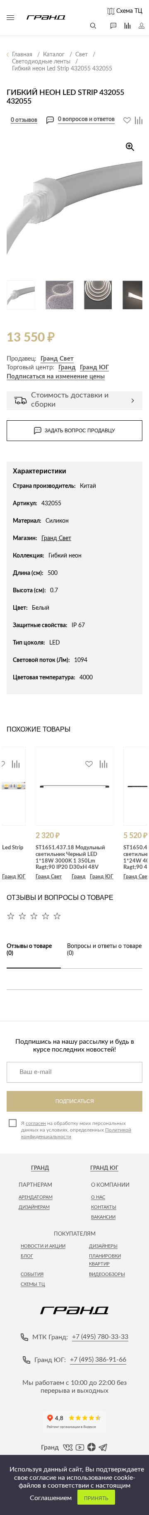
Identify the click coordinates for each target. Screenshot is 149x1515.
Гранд (67, 367)
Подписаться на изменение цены (56, 376)
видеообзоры (107, 1274)
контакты (103, 1207)
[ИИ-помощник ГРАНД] (109, 26)
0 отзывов (24, 120)
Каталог (10, 17)
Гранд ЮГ (94, 367)
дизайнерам (34, 1207)
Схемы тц (33, 1284)
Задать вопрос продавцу (80, 431)
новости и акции (43, 1246)
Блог (27, 1256)
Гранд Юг (104, 1168)
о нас (98, 1197)
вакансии (103, 1217)
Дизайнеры (103, 1246)
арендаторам (36, 1197)
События (32, 1274)
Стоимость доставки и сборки (69, 400)
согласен (36, 1123)
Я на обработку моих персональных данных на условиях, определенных (76, 1130)
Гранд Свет (57, 359)
